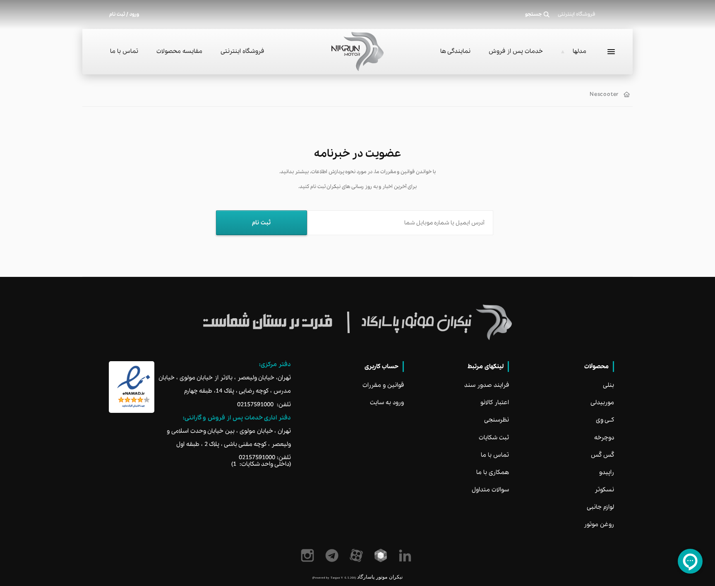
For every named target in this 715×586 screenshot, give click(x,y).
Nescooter (604, 94)
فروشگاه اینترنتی (242, 51)
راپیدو (606, 472)
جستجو (533, 14)
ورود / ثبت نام (124, 14)
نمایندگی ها (455, 51)
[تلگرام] (333, 555)
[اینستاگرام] (309, 555)
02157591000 (255, 404)
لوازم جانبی (600, 507)
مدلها (579, 51)
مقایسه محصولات (179, 51)
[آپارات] (358, 555)
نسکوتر (604, 490)
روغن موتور (599, 524)
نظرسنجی (496, 420)
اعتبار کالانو (494, 402)
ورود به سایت (387, 402)
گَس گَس (602, 455)
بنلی (608, 385)
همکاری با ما (492, 472)
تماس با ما (124, 51)
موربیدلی (602, 402)
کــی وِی (605, 420)
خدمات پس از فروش (516, 51)
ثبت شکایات (494, 438)
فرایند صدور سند (486, 385)
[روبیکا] (382, 555)
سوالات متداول (490, 490)
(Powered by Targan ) (334, 577)
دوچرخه (604, 438)
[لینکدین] (406, 555)
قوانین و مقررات (383, 385)
